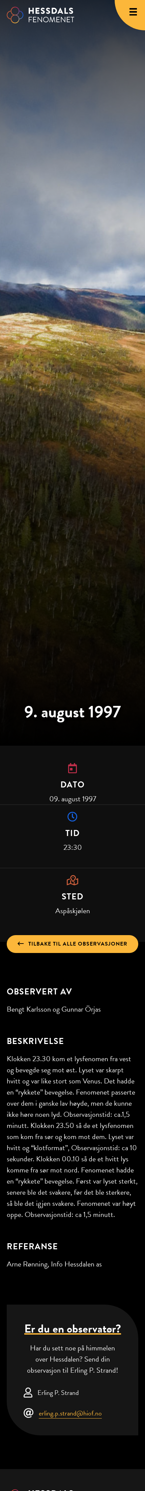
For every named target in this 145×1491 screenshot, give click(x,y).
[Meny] (133, 11)
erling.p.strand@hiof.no (70, 1413)
